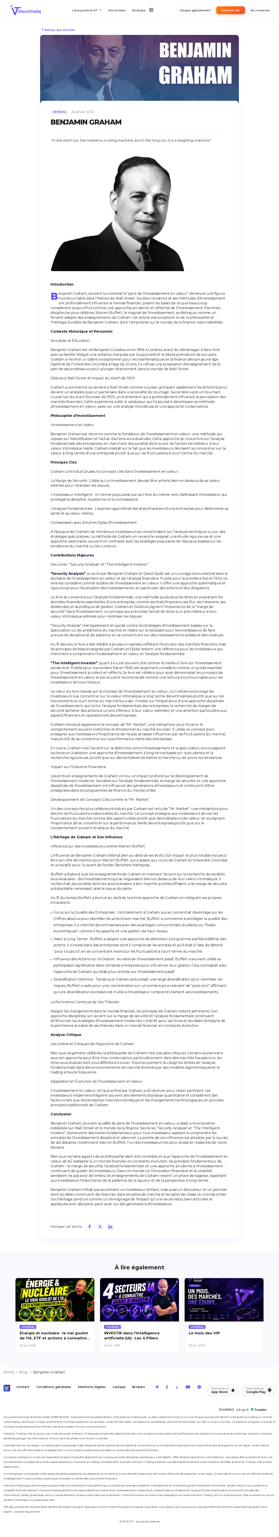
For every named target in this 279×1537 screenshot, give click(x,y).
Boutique (139, 10)
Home (8, 1372)
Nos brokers (117, 10)
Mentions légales (92, 1387)
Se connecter (260, 10)
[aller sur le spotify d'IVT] (199, 1388)
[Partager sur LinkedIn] (110, 1226)
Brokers (138, 1387)
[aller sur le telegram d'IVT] (157, 1388)
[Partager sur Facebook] (89, 1226)
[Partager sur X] (100, 1226)
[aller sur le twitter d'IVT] (177, 1388)
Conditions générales (53, 1387)
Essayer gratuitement (195, 10)
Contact (22, 1387)
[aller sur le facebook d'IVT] (167, 1388)
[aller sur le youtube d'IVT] (188, 1388)
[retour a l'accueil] (26, 10)
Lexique (119, 1387)
